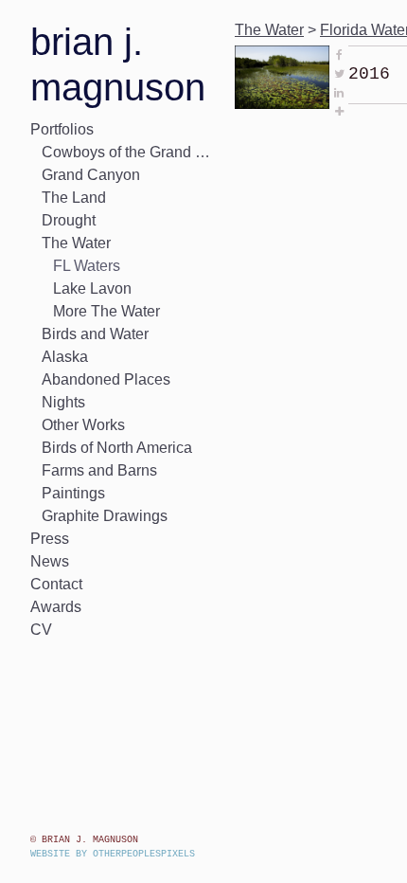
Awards (51, 607)
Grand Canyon (76, 175)
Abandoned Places (88, 379)
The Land (65, 198)
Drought (60, 220)
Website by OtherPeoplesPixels (112, 854)
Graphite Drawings (86, 516)
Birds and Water (83, 334)
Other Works (73, 425)
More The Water (93, 311)
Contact (47, 584)
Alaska (59, 357)
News (45, 561)
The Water (68, 243)
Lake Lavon (82, 288)
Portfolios (52, 129)
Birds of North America (99, 448)
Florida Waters (336, 30)
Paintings (62, 493)
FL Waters (79, 266)
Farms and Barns (87, 470)
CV (37, 630)
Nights (56, 402)
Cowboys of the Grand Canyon (117, 152)
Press (45, 539)
